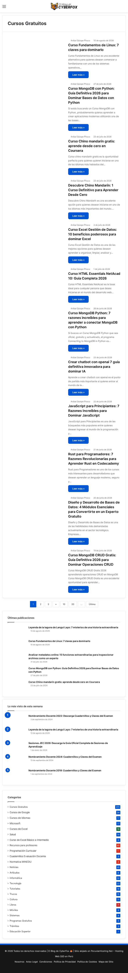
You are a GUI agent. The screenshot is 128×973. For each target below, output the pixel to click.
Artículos (14, 872)
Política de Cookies (87, 961)
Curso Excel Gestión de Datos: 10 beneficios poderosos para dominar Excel (92, 234)
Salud (13, 834)
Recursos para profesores (23, 845)
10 (64, 604)
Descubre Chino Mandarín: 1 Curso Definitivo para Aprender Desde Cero (93, 190)
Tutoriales (15, 888)
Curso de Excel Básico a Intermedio (29, 839)
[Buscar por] (124, 7)
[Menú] (4, 7)
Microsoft (15, 823)
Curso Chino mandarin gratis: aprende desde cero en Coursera (91, 146)
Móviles (14, 910)
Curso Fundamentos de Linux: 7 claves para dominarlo (59, 641)
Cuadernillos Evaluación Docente (28, 856)
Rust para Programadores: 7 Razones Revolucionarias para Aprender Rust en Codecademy (93, 458)
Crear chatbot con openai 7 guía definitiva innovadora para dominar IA (94, 366)
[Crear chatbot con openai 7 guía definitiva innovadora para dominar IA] (36, 370)
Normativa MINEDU (21, 861)
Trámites (14, 926)
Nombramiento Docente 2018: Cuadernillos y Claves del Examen (64, 770)
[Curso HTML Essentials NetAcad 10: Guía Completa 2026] (36, 282)
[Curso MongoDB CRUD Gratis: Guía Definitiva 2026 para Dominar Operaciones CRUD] (36, 564)
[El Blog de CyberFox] (64, 6)
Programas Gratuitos (21, 920)
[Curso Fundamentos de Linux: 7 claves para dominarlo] (36, 54)
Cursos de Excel (19, 828)
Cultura (14, 899)
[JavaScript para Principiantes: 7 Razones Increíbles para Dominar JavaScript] (36, 415)
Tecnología (15, 883)
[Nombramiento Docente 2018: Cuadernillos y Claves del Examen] (17, 774)
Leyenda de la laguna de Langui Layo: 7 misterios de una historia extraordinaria (73, 627)
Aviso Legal (32, 961)
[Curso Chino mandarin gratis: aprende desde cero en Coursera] (36, 150)
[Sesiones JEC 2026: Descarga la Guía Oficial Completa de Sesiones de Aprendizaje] (17, 747)
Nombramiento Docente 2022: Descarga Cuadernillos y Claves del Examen (70, 715)
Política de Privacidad (65, 961)
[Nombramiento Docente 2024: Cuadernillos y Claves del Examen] (17, 760)
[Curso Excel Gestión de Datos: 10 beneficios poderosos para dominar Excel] (36, 238)
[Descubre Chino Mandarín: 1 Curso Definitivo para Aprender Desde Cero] (36, 194)
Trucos (13, 894)
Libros (13, 904)
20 (73, 604)
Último (92, 604)
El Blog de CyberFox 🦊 (60, 951)
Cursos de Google (20, 812)
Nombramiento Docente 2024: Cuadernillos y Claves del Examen (65, 756)
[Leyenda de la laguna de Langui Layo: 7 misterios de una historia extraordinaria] (17, 631)
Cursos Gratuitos (19, 807)
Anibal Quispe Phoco (80, 40)
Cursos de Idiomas (20, 817)
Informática (16, 878)
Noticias (14, 867)
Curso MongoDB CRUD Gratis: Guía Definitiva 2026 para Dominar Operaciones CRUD (92, 559)
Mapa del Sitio (106, 961)
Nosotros (19, 961)
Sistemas (15, 915)
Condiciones (45, 961)
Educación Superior (20, 931)
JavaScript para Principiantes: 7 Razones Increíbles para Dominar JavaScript (93, 410)
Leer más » (78, 74)
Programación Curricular (23, 850)
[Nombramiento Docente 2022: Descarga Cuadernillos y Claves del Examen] (17, 720)
